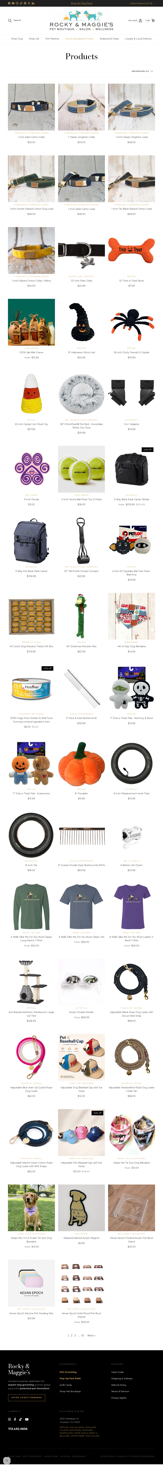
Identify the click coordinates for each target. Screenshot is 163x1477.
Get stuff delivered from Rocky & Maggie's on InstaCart (81, 4)
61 (83, 1335)
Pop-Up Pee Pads (70, 1378)
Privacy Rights (118, 1398)
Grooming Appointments (79, 38)
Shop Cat (34, 38)
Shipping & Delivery (121, 1378)
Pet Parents (52, 38)
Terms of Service (120, 1391)
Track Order (117, 1372)
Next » (92, 1335)
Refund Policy (118, 1385)
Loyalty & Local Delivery (138, 38)
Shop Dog (17, 38)
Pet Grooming (68, 1372)
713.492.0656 (18, 1429)
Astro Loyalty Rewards (26, 1398)
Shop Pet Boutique (70, 1391)
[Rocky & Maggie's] (81, 20)
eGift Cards (66, 1385)
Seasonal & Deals (109, 38)
